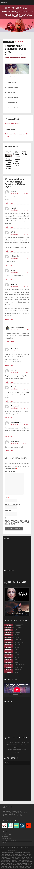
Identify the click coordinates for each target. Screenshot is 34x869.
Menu (5, 2)
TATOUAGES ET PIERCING (9, 840)
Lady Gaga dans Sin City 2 (13, 123)
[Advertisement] (18, 553)
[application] (17, 690)
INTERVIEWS (5, 836)
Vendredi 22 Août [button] (12, 97)
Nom (7, 497)
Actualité (7, 57)
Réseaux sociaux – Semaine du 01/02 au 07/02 (16, 159)
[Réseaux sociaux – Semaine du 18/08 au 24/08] (15, 42)
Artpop (13, 57)
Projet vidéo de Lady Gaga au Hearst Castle (8, 163)
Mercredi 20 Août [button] (12, 87)
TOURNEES (5, 842)
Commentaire (10, 472)
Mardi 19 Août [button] (11, 82)
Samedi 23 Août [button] (12, 102)
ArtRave (18, 57)
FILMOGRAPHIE (6, 834)
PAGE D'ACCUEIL (12, 850)
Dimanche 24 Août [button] (12, 108)
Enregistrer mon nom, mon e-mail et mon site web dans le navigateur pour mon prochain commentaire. (17, 522)
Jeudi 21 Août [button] (11, 92)
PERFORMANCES (7, 838)
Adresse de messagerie (13, 504)
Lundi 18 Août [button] (11, 77)
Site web (8, 511)
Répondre (9, 203)
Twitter (24, 57)
